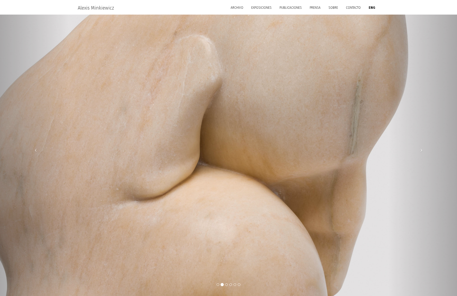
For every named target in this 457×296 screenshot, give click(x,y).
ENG (372, 8)
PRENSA (315, 8)
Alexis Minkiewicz (96, 8)
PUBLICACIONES (291, 8)
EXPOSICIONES (261, 8)
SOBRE (333, 8)
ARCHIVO (237, 8)
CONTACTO (353, 8)
